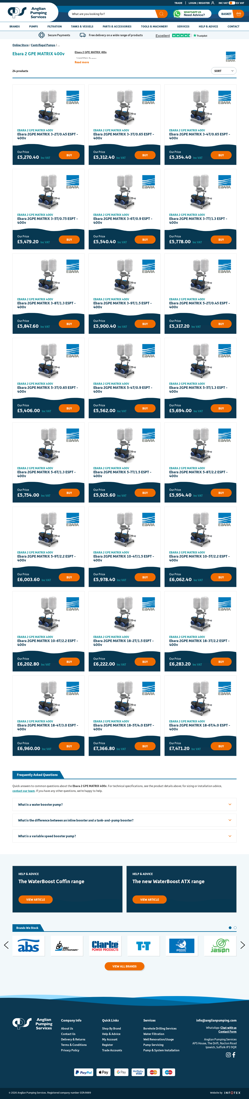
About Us (67, 1028)
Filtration (54, 26)
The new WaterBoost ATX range (168, 881)
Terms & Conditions (74, 1045)
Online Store (20, 45)
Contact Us (68, 1034)
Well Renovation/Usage (158, 1039)
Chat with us (228, 1028)
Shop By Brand (111, 1028)
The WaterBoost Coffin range (51, 881)
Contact (233, 26)
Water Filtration (153, 1034)
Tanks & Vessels (82, 26)
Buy (69, 155)
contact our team (23, 791)
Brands (15, 26)
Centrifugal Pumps (43, 45)
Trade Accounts (112, 1050)
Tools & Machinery (154, 26)
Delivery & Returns (73, 1039)
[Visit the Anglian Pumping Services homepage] (29, 12)
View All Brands (124, 966)
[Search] (161, 14)
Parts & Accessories (117, 26)
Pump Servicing (153, 1045)
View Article (35, 899)
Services (183, 26)
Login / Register (199, 2)
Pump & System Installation (161, 1050)
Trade (178, 2)
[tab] (230, 927)
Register (107, 1045)
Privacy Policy (70, 1050)
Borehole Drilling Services (160, 1028)
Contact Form (227, 1031)
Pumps (33, 26)
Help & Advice (208, 26)
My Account (109, 1039)
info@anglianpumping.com (216, 1020)
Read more (82, 62)
